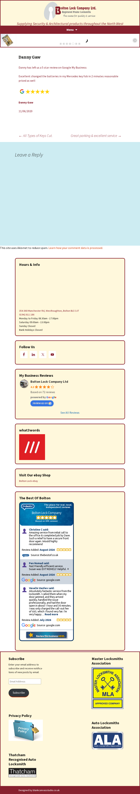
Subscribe (19, 692)
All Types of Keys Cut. (35, 135)
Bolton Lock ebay (28, 481)
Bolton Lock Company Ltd (49, 381)
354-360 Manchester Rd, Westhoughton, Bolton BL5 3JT (49, 310)
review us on (40, 403)
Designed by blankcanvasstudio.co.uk (39, 790)
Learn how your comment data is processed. (75, 248)
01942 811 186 (26, 314)
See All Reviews (70, 412)
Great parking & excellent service (96, 135)
